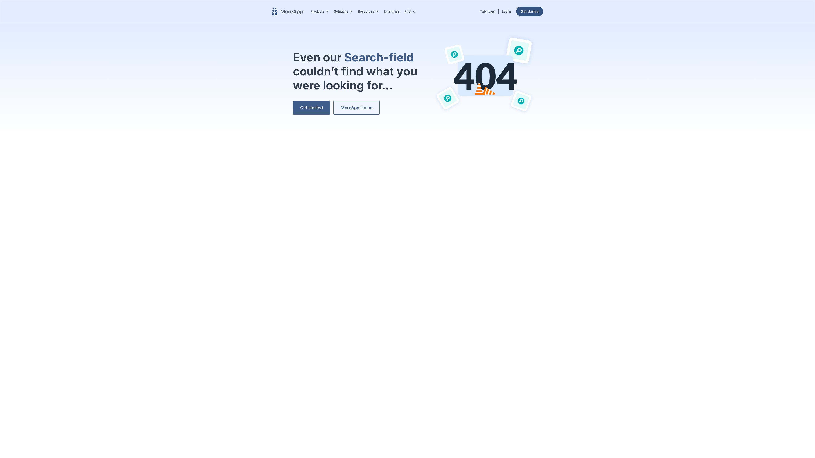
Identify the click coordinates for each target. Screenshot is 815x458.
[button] (320, 11)
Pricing (410, 11)
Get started (311, 107)
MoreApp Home (356, 107)
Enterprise (391, 11)
